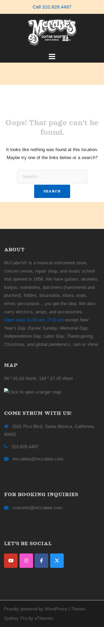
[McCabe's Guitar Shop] (52, 32)
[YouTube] (11, 560)
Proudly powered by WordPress (35, 609)
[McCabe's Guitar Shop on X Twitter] (57, 560)
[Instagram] (26, 560)
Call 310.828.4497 (52, 7)
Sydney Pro (15, 618)
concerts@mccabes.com (37, 507)
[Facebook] (41, 560)
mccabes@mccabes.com (38, 459)
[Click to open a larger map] (32, 392)
